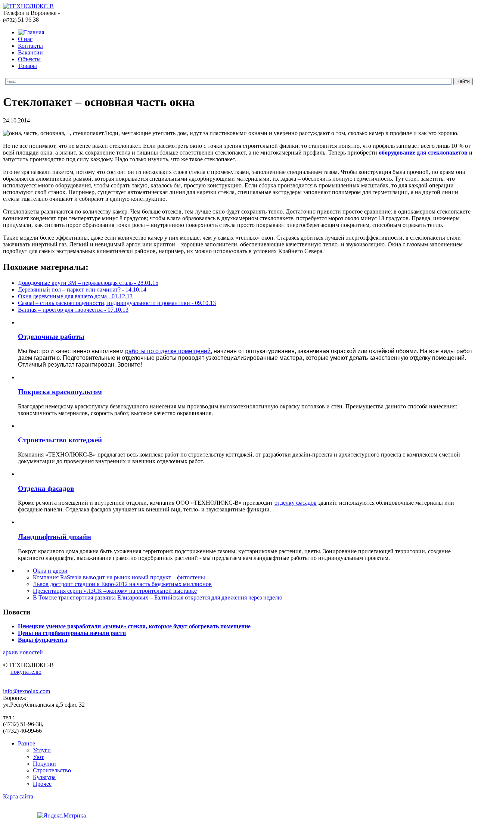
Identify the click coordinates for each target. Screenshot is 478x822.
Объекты (29, 59)
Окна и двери (50, 570)
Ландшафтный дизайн (54, 537)
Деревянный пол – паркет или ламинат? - (82, 289)
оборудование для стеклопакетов (423, 152)
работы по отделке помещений (168, 351)
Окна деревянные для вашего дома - (75, 296)
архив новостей (23, 652)
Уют (38, 757)
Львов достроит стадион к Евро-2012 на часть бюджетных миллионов (122, 584)
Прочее (42, 784)
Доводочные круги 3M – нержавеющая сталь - (88, 283)
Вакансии (30, 52)
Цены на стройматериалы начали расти (72, 633)
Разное (26, 743)
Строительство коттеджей (60, 440)
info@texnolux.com (26, 691)
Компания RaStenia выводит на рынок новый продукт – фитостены (119, 577)
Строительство (52, 770)
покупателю (25, 672)
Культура (44, 777)
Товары (27, 66)
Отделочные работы (51, 336)
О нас (25, 39)
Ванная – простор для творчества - (73, 309)
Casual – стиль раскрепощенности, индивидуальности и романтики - (117, 303)
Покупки (44, 763)
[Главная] (31, 32)
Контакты (30, 46)
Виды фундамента (42, 639)
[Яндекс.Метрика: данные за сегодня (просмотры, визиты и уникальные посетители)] (61, 815)
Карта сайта (18, 796)
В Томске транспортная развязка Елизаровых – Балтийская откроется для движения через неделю (157, 597)
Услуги (42, 750)
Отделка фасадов (46, 488)
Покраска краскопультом (60, 392)
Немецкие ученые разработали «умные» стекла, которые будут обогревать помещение (134, 626)
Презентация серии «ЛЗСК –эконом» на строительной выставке (115, 591)
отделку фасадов (295, 502)
